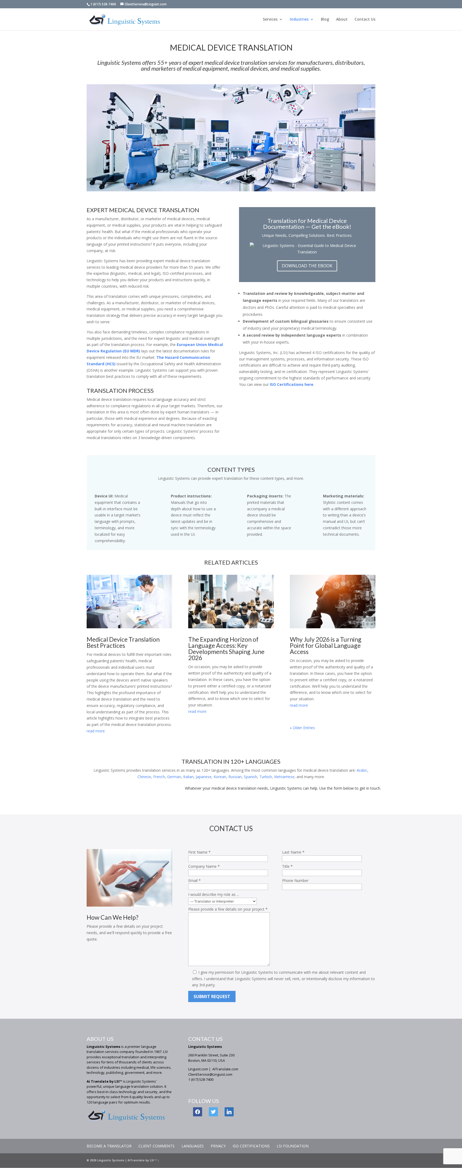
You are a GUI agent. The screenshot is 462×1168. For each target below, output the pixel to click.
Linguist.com (198, 1069)
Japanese (203, 776)
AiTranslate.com (225, 1069)
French (159, 776)
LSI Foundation (293, 1145)
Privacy (218, 1145)
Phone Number (295, 880)
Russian (235, 776)
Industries (299, 19)
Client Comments (156, 1145)
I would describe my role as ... (213, 894)
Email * (194, 880)
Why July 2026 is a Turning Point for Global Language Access (325, 645)
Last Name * (293, 852)
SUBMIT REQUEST (212, 996)
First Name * (199, 852)
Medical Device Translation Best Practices (123, 642)
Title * (287, 866)
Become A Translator (109, 1145)
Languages (193, 1145)
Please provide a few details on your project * (228, 909)
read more (96, 730)
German (174, 776)
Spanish (250, 776)
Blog (325, 19)
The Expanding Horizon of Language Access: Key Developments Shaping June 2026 (226, 648)
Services (270, 19)
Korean (220, 776)
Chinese (144, 776)
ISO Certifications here (291, 384)
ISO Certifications (251, 1145)
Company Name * (204, 866)
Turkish (265, 776)
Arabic (362, 770)
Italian (188, 776)
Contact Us (365, 19)
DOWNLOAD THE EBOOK (307, 266)
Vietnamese (284, 776)
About (342, 19)
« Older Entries (302, 727)
